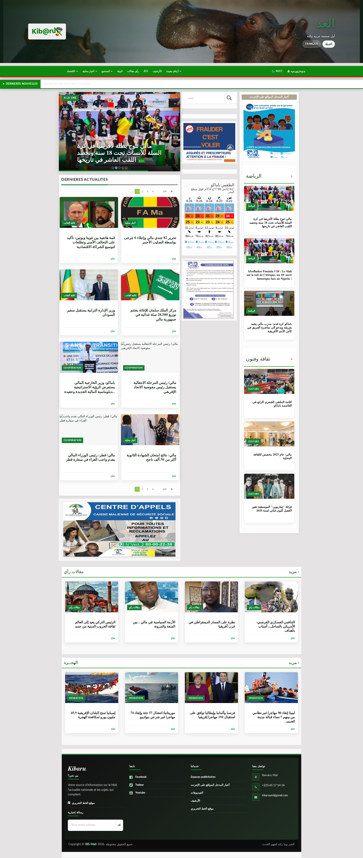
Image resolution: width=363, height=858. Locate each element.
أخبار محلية (89, 71)
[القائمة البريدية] (118, 825)
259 (165, 191)
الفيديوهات (197, 792)
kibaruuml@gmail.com (275, 795)
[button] (277, 71)
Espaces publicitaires (203, 777)
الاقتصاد (71, 71)
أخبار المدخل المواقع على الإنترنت (210, 785)
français (311, 44)
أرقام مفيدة (172, 71)
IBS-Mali (91, 844)
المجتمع (106, 71)
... (158, 191)
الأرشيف (157, 71)
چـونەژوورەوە (297, 71)
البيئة (119, 71)
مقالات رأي (181, 572)
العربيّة (328, 44)
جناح (103, 160)
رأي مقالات (133, 71)
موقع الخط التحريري (83, 803)
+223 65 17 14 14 (273, 785)
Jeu (145, 71)
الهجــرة (181, 663)
